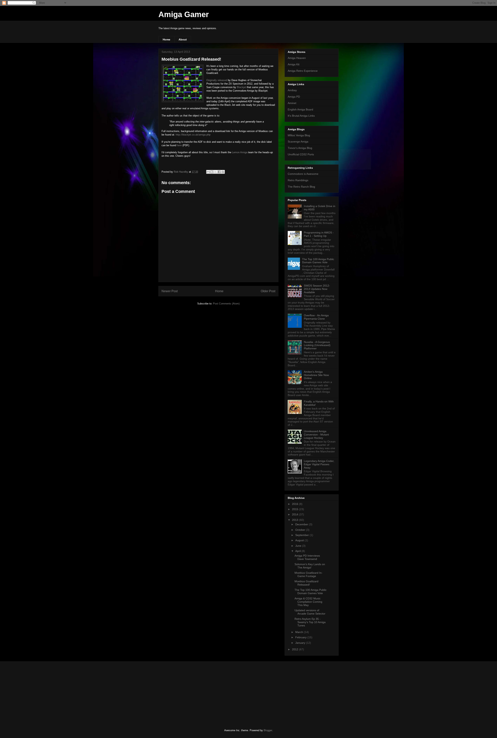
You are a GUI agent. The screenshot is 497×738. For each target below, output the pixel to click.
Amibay (292, 90)
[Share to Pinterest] (223, 172)
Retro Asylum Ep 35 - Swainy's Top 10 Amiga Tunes (310, 622)
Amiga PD (294, 96)
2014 (295, 514)
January (300, 642)
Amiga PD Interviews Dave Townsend (307, 557)
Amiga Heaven (297, 57)
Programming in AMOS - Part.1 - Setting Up (319, 234)
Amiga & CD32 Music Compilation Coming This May (308, 602)
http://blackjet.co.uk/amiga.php (193, 134)
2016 (295, 503)
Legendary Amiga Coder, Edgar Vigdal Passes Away (319, 464)
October (300, 529)
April (298, 551)
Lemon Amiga (239, 152)
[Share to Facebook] (219, 172)
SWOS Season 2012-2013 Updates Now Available (317, 289)
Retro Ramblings (298, 180)
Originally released (216, 80)
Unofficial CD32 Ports (301, 154)
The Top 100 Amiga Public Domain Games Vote (318, 261)
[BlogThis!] (212, 172)
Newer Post (170, 291)
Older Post (268, 291)
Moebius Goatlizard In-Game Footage (308, 574)
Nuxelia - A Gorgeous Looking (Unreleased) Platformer (317, 345)
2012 (295, 649)
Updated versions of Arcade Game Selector (310, 612)
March (299, 632)
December (302, 524)
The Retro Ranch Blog (301, 186)
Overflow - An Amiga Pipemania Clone (316, 317)
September (302, 535)
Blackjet (241, 87)
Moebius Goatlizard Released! (306, 583)
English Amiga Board (300, 109)
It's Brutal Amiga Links (301, 115)
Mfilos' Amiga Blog (299, 135)
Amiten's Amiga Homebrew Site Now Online (316, 375)
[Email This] (208, 172)
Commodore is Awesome (303, 173)
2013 (295, 519)
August (300, 540)
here (179, 145)
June (298, 545)
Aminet (292, 103)
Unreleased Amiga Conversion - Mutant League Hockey (316, 434)
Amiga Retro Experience (303, 70)
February (301, 637)
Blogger (268, 730)
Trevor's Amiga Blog (300, 148)
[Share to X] (215, 172)
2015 (295, 509)
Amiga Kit (293, 64)
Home (166, 39)
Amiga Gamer (183, 14)
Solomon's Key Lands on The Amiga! (310, 566)
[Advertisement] (187, 691)
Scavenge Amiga (298, 141)
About (183, 39)
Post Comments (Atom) (226, 303)
